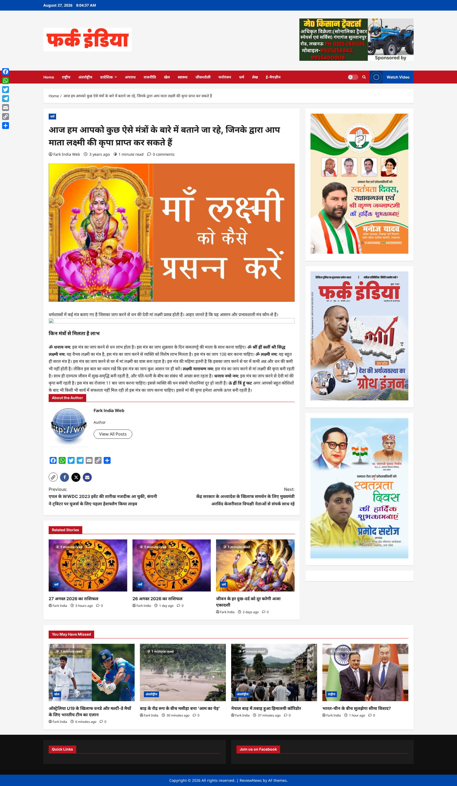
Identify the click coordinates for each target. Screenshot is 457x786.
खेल (167, 77)
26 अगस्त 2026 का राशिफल (158, 598)
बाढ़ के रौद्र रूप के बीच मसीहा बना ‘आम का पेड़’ (180, 708)
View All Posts (113, 434)
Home (48, 77)
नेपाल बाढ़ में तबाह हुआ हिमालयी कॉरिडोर (266, 708)
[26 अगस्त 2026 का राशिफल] (171, 565)
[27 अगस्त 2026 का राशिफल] (88, 565)
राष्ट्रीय (66, 77)
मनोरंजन (224, 77)
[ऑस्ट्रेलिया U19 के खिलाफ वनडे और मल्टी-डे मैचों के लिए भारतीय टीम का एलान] (92, 672)
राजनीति (150, 77)
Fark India (60, 605)
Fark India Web (66, 154)
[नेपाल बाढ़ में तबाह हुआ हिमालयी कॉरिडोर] (274, 672)
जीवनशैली (203, 77)
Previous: (103, 496)
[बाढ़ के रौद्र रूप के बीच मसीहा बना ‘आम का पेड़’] (183, 672)
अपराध (130, 77)
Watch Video (398, 77)
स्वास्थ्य (183, 77)
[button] (53, 477)
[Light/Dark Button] (353, 77)
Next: (245, 496)
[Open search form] (364, 77)
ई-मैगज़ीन (273, 77)
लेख (255, 77)
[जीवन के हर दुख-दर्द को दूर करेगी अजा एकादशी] (255, 565)
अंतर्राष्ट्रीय (85, 77)
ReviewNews (251, 780)
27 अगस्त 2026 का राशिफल (73, 598)
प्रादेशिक (106, 77)
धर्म (241, 77)
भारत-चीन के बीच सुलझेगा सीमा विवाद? (356, 708)
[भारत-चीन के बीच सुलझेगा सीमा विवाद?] (365, 672)
